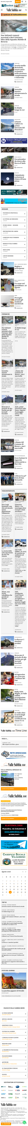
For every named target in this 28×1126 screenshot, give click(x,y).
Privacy (1, 1119)
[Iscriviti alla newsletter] (22, 1)
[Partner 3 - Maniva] (17, 1088)
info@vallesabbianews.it (12, 1111)
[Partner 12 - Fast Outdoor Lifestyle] (17, 1095)
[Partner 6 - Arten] (10, 1091)
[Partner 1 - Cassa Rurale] (3, 1088)
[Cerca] (24, 9)
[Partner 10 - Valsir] (3, 1095)
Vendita (4, 774)
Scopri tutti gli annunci (8, 788)
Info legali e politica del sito (12, 1124)
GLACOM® (21, 1124)
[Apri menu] (4, 9)
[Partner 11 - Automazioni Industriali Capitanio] (10, 1095)
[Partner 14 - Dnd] (3, 1099)
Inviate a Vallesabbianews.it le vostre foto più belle (11, 997)
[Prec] (22, 873)
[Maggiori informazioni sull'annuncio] (7, 779)
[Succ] (25, 873)
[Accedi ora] (25, 1)
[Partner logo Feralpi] (10, 1099)
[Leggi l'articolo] (14, 26)
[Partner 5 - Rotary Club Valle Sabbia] (3, 1091)
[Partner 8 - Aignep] (24, 1091)
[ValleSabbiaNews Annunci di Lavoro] (14, 797)
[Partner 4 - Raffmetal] (24, 1088)
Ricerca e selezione (5, 801)
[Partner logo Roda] (17, 1099)
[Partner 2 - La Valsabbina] (10, 1088)
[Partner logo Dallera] (17, 1091)
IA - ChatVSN (5, 1123)
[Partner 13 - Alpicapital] (24, 1095)
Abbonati (18, 1)
